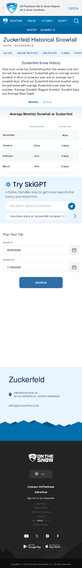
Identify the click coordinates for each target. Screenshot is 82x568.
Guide (8, 52)
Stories (47, 21)
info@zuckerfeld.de (24, 405)
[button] (76, 21)
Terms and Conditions (41, 511)
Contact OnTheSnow (41, 487)
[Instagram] (47, 536)
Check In (8, 242)
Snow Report (28, 52)
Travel (31, 21)
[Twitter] (37, 536)
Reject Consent (41, 524)
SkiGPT (62, 21)
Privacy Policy (41, 507)
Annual (47, 102)
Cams (66, 52)
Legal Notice (41, 503)
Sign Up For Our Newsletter (41, 498)
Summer (45, 30)
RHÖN (7, 45)
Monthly (34, 102)
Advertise (41, 492)
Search (41, 282)
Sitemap (41, 516)
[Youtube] (26, 536)
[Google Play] (32, 546)
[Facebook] (58, 536)
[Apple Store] (53, 546)
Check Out (8, 259)
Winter (32, 30)
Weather (16, 21)
